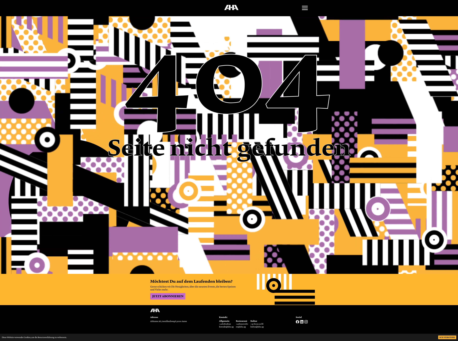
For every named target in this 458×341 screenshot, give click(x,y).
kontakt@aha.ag (226, 327)
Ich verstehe (447, 337)
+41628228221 (225, 324)
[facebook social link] (297, 323)
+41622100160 (242, 324)
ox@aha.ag (241, 327)
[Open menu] (305, 8)
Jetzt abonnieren (167, 296)
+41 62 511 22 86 (256, 324)
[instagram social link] (306, 323)
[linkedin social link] (301, 323)
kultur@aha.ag (257, 327)
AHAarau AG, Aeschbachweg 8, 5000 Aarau (168, 321)
